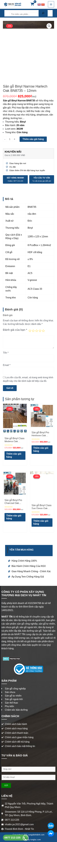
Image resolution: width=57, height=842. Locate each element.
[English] (39, 4)
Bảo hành (10, 125)
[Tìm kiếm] (43, 13)
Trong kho (10, 132)
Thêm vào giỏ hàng (33, 139)
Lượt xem (10, 129)
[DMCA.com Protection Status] (12, 659)
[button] (49, 26)
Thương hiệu (12, 121)
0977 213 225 (12, 837)
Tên (5, 352)
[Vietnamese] (43, 4)
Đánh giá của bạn (15, 329)
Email (6, 365)
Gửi (6, 785)
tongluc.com (35, 839)
